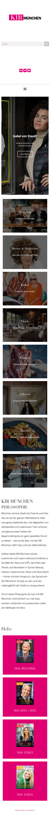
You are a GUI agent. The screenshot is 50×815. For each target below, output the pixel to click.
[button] (25, 88)
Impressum (30, 810)
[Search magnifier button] (46, 43)
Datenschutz (20, 810)
